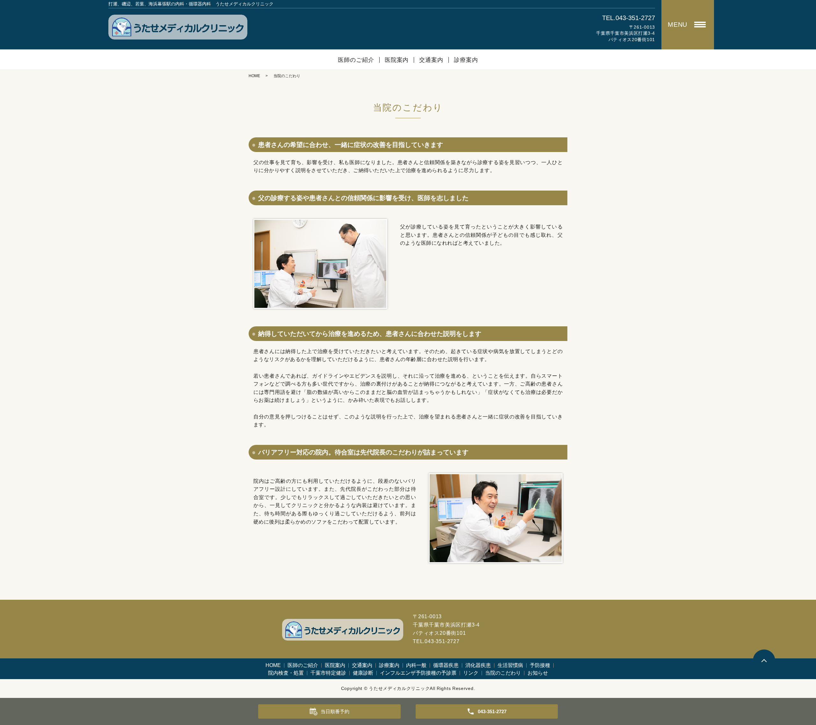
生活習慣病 (510, 665)
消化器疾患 (478, 665)
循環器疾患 (446, 665)
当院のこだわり (503, 673)
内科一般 (416, 665)
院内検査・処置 (286, 673)
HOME (254, 76)
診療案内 (466, 60)
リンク (470, 673)
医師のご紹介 (356, 60)
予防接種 (540, 665)
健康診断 (363, 673)
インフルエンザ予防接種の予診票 (418, 673)
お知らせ (538, 673)
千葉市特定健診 (328, 673)
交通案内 (431, 60)
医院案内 (397, 60)
